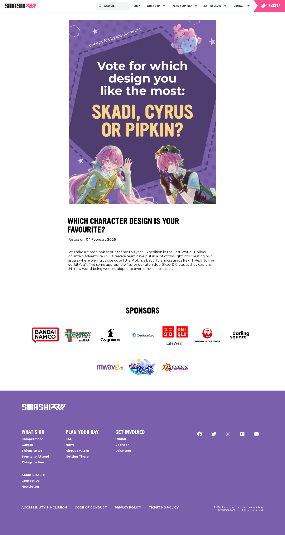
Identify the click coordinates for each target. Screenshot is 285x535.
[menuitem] (20, 6)
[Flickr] (242, 434)
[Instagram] (228, 434)
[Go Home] (44, 407)
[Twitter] (214, 434)
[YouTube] (256, 434)
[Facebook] (200, 434)
